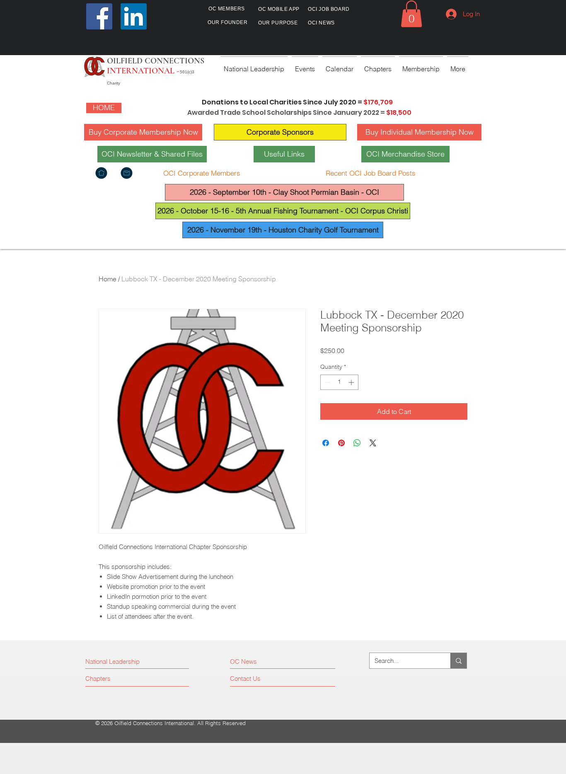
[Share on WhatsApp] (357, 443)
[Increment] (352, 382)
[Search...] (458, 660)
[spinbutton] (339, 382)
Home (107, 279)
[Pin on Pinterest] (341, 443)
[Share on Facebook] (326, 443)
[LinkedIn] (134, 16)
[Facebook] (99, 16)
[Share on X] (373, 443)
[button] (411, 13)
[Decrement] (327, 382)
